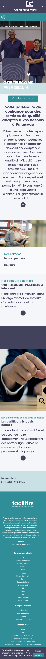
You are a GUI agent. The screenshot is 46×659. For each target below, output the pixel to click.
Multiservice (23, 610)
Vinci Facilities (23, 600)
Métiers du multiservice (23, 638)
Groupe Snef (23, 585)
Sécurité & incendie (23, 619)
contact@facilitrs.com (20, 544)
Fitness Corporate (23, 576)
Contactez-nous (23, 98)
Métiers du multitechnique (23, 635)
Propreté (23, 616)
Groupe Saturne (23, 582)
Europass (23, 573)
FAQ (23, 632)
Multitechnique (23, 613)
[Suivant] (42, 7)
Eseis (23, 570)
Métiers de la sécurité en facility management (23, 645)
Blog (23, 629)
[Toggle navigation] (43, 17)
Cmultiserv (23, 567)
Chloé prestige (23, 564)
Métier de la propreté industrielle (23, 642)
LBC (23, 594)
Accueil (4, 26)
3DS (23, 558)
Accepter (38, 655)
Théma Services (23, 597)
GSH (23, 591)
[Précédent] (4, 7)
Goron (23, 579)
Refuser (37, 651)
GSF (23, 588)
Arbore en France (23, 561)
